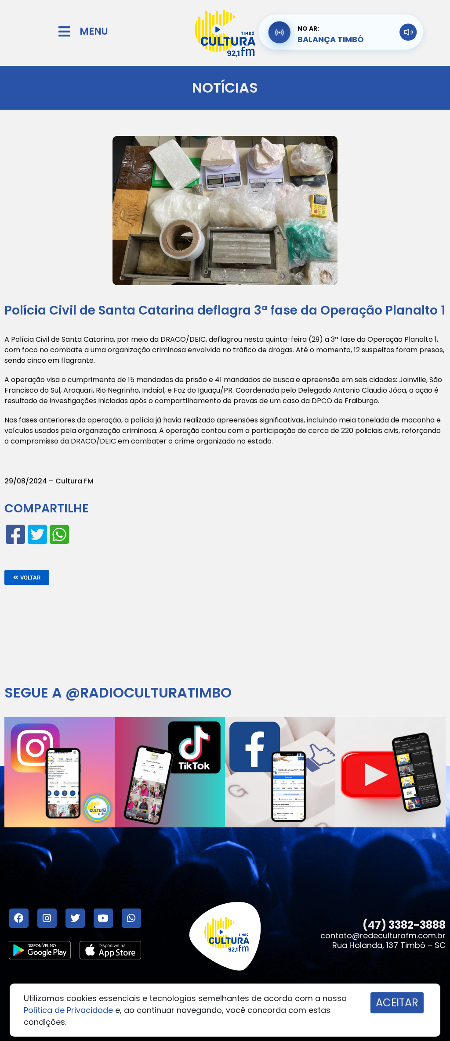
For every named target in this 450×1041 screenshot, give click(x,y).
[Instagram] (47, 918)
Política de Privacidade (68, 1010)
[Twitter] (75, 918)
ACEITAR (397, 1002)
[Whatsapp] (131, 918)
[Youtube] (103, 918)
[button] (26, 577)
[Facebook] (19, 918)
